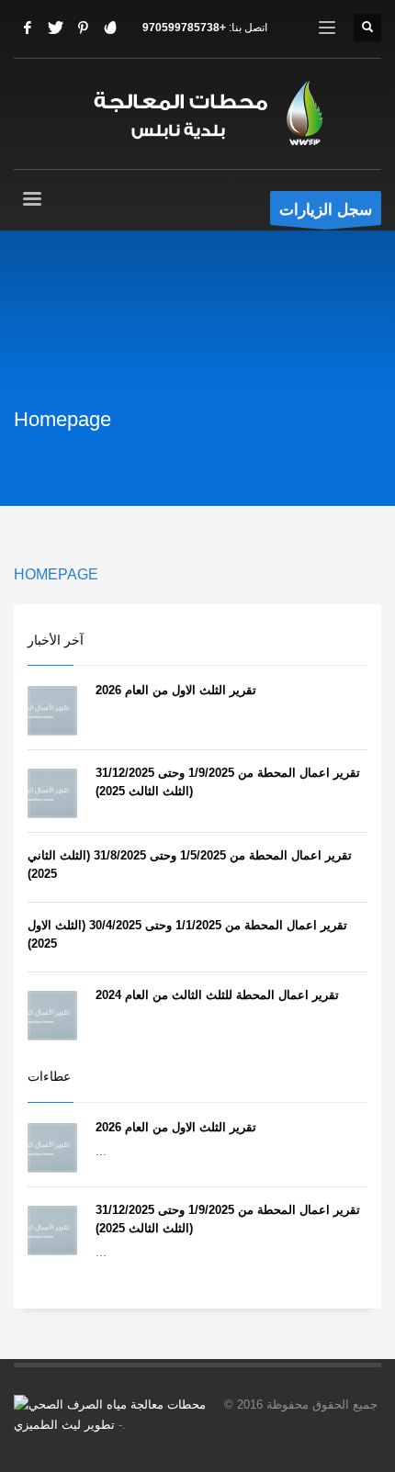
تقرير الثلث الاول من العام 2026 (176, 690)
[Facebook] (27, 27)
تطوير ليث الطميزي (64, 1425)
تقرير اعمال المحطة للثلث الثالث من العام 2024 (217, 995)
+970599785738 (184, 27)
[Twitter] (55, 27)
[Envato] (110, 27)
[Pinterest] (82, 27)
